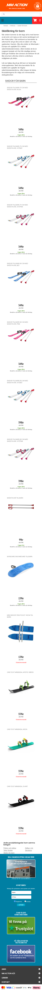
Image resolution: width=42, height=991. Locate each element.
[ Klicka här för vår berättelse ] (21, 878)
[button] (37, 6)
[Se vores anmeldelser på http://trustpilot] (21, 925)
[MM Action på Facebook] (21, 953)
